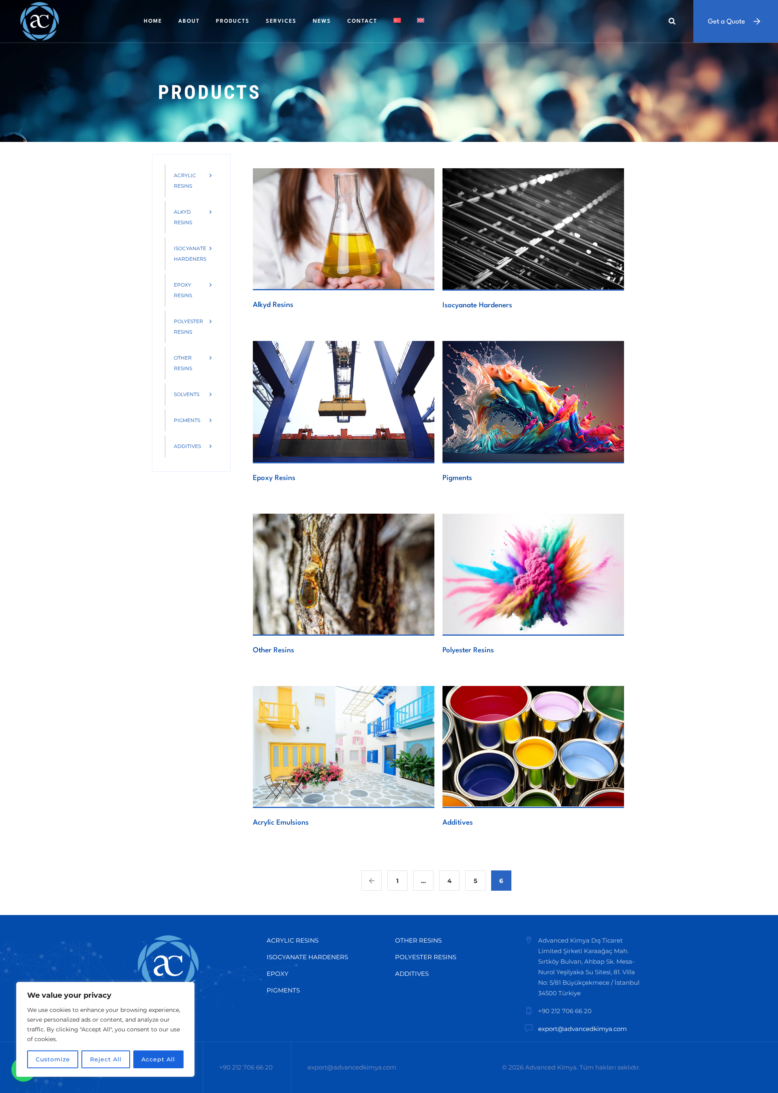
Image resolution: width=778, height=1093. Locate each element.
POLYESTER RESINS (425, 957)
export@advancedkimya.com (582, 1029)
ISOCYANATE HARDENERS (307, 957)
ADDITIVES (412, 973)
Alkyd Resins (273, 305)
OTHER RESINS (418, 940)
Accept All (158, 1059)
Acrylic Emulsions (281, 822)
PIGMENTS (283, 990)
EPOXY (278, 973)
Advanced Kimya (551, 1067)
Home (153, 21)
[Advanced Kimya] (39, 21)
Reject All (106, 1059)
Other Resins (273, 650)
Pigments (457, 478)
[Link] (672, 21)
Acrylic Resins (185, 180)
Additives (457, 822)
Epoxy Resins (274, 478)
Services (281, 21)
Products (233, 21)
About (189, 21)
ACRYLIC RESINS (292, 940)
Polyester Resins (468, 650)
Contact (362, 21)
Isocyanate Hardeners (477, 305)
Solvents (186, 394)
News (322, 21)
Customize (53, 1059)
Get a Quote (726, 21)
